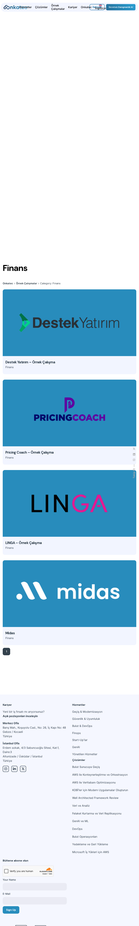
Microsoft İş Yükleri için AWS (90, 852)
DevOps (77, 829)
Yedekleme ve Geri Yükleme (90, 844)
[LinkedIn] (14, 769)
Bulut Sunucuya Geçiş (86, 767)
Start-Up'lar (79, 740)
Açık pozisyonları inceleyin (20, 716)
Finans (9, 367)
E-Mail (6, 893)
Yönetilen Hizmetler (84, 754)
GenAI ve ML (80, 821)
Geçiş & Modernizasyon (87, 711)
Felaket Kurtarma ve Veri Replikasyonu (96, 813)
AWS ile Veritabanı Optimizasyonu (94, 782)
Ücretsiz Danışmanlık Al (121, 7)
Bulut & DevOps (82, 726)
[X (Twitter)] (23, 769)
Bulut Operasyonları (84, 836)
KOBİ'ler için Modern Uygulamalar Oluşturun (100, 790)
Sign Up (11, 910)
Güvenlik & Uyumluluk (86, 718)
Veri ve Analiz (81, 805)
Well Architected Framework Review (95, 798)
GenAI (76, 747)
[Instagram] (6, 769)
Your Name (9, 879)
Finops (76, 733)
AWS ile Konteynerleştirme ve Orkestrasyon (100, 774)
